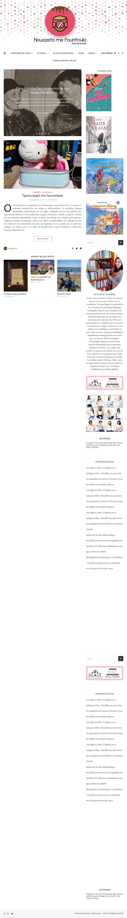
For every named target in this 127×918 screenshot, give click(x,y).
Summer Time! (64, 294)
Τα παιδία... (47, 192)
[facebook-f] (109, 53)
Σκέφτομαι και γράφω (21, 53)
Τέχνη (81, 53)
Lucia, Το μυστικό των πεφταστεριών (41, 278)
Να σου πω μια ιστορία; (63, 53)
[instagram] (112, 53)
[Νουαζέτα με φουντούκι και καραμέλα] (63, 24)
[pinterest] (115, 53)
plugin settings (92, 447)
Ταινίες (91, 53)
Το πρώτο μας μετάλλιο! (15, 294)
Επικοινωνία (96, 913)
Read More (42, 239)
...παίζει (36, 192)
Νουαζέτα (12, 248)
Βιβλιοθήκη (106, 53)
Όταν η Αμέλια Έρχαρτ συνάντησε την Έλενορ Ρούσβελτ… (42, 90)
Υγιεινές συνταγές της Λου (64, 61)
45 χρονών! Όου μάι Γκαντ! (101, 568)
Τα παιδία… (42, 53)
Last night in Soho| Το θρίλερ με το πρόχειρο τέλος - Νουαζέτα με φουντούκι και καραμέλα (104, 473)
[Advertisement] (104, 613)
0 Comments (51, 199)
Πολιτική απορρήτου (83, 913)
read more (42, 113)
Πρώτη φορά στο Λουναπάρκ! (42, 195)
